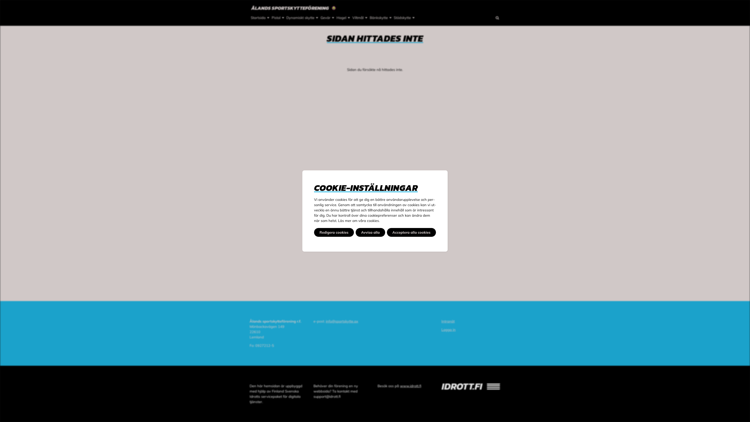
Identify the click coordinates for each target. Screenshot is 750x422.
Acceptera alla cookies (411, 232)
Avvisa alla (370, 232)
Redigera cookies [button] (334, 232)
